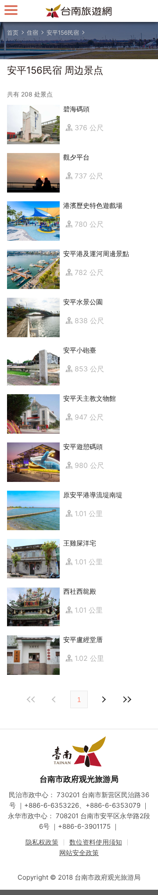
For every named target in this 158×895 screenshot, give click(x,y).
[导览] (11, 10)
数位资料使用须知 (95, 842)
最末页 (127, 699)
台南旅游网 (79, 11)
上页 (103, 699)
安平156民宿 (63, 32)
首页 (12, 32)
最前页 (31, 699)
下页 (55, 699)
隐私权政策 (41, 842)
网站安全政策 (79, 853)
